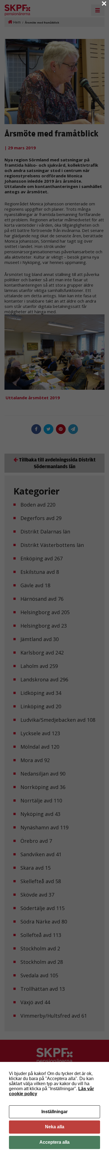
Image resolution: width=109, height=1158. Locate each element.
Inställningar (54, 1111)
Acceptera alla (54, 1142)
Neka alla (54, 1126)
